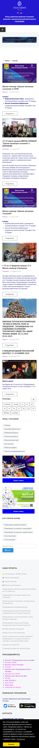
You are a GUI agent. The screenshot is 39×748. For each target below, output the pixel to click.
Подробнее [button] (21, 739)
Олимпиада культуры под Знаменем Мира (16, 648)
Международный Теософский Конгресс (15, 607)
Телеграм (8, 667)
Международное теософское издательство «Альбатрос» (16, 596)
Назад (16, 404)
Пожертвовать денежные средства (15, 525)
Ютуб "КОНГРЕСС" (10, 680)
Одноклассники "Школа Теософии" (16, 676)
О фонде (7, 425)
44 (4, 409)
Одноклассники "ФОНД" (12, 674)
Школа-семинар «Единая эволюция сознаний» (17, 212)
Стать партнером (10, 540)
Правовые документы (11, 433)
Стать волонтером (10, 536)
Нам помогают (9, 444)
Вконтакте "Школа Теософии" (14, 665)
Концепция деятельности (12, 429)
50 (33, 409)
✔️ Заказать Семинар (9, 581)
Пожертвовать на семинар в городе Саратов (18, 532)
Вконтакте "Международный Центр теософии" (20, 660)
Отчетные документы (11, 436)
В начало (7, 404)
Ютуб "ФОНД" (9, 683)
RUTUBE (7, 678)
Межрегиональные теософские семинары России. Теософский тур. (18, 602)
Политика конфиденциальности (15, 451)
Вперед (6, 413)
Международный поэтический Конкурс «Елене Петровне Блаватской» (17, 618)
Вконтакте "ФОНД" (11, 662)
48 (23, 409)
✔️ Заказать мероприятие (10, 578)
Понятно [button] (11, 744)
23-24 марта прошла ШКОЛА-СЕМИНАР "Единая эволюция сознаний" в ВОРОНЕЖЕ (19, 143)
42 (27, 404)
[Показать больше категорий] (33, 399)
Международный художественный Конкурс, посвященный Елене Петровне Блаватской (16, 612)
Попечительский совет (12, 440)
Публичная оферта (10, 447)
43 (32, 404)
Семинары (6, 399)
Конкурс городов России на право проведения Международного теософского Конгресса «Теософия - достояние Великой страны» (17, 638)
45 (9, 409)
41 (22, 404)
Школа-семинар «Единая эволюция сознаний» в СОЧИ (17, 87)
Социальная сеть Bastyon (13, 687)
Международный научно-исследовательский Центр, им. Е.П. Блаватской (19, 590)
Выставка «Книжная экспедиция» (13, 629)
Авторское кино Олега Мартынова (13, 633)
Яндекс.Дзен (9, 685)
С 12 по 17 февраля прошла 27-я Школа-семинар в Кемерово (16, 266)
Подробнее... (10, 114)
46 (14, 409)
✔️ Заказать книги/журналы (11, 585)
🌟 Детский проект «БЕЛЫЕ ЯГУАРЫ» (14, 574)
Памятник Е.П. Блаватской (10, 645)
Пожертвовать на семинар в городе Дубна (18, 528)
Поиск (8, 550)
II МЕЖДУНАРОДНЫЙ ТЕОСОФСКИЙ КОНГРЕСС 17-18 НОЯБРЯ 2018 (18, 352)
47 (19, 409)
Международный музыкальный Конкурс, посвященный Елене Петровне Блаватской (16, 624)
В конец (15, 413)
